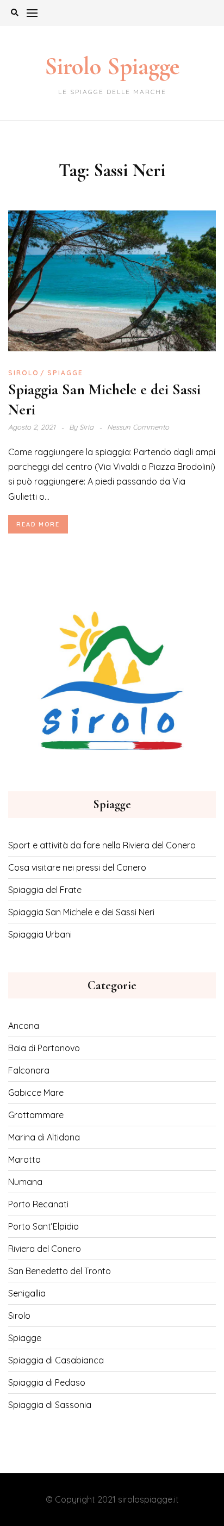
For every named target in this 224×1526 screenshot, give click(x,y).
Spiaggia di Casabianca (56, 1360)
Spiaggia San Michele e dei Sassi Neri (81, 912)
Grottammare (36, 1114)
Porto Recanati (38, 1204)
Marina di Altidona (44, 1137)
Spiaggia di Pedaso (46, 1382)
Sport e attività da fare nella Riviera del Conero (102, 845)
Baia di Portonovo (44, 1048)
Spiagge (65, 373)
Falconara (28, 1070)
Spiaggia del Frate (45, 889)
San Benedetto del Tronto (59, 1271)
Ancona (23, 1025)
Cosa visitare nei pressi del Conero (77, 867)
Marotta (24, 1159)
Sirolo (23, 373)
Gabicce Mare (36, 1092)
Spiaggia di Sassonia (49, 1404)
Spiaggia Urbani (40, 934)
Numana (25, 1181)
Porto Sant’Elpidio (43, 1226)
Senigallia (27, 1293)
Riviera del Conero (44, 1248)
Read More (38, 524)
